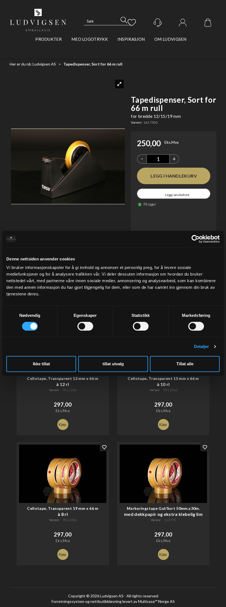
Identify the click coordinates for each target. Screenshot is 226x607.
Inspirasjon (131, 39)
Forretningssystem (68, 601)
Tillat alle (184, 363)
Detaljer (201, 346)
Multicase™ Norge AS (156, 601)
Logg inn (183, 22)
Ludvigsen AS (44, 64)
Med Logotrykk (89, 39)
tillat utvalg (113, 363)
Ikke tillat (41, 363)
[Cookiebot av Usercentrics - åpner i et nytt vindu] (195, 239)
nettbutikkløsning (106, 601)
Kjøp (173, 176)
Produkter (48, 39)
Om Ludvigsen (170, 39)
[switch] (85, 326)
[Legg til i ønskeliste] (104, 446)
